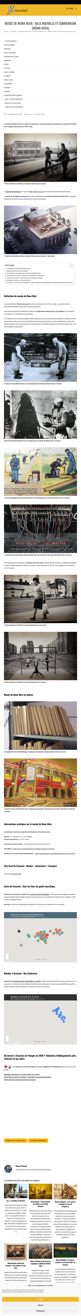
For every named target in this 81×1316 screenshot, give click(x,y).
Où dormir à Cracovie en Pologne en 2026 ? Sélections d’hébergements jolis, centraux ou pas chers (40, 282)
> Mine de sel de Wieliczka (12, 103)
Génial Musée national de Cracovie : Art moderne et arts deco (16, 1265)
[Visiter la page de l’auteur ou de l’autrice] (8, 1169)
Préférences (40, 1311)
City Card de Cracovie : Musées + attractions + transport (25, 275)
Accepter (40, 1299)
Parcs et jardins (9, 72)
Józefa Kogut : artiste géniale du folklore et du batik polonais (40, 1204)
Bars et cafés (8, 80)
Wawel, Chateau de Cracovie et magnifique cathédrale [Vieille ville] (40, 1263)
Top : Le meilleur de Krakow (16, 1201)
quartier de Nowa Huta (13, 191)
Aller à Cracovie (9, 45)
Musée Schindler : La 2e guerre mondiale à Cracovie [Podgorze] (65, 1204)
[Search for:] (75, 8)
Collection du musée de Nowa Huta (18, 268)
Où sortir (7, 76)
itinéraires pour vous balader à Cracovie (27, 981)
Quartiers (7, 49)
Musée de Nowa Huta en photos (17, 271)
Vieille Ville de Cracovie (36, 191)
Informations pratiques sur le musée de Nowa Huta (24, 273)
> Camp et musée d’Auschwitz (13, 99)
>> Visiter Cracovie (10, 41)
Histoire (7, 91)
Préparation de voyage (11, 57)
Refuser (40, 1305)
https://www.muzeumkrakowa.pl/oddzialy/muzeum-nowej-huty (34, 849)
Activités (7, 68)
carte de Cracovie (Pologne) (39, 894)
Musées (6, 64)
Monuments (7, 60)
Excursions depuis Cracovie (13, 95)
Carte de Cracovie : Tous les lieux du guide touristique (25, 278)
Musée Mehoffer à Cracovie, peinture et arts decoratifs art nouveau (65, 1262)
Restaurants (8, 84)
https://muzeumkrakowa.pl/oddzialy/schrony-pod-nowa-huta (55, 853)
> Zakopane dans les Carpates (13, 107)
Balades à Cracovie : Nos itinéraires (19, 280)
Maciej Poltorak (15, 114)
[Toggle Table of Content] (70, 265)
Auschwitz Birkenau (38, 1140)
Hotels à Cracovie (10, 53)
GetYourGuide (16, 874)
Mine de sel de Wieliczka (15, 1140)
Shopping (7, 88)
